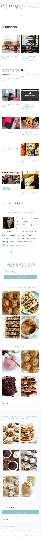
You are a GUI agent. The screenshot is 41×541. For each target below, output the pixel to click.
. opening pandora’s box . (9, 189)
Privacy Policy (8, 526)
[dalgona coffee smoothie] (28, 497)
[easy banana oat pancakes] (28, 443)
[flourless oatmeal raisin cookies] (11, 497)
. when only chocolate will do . (30, 133)
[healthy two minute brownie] (11, 470)
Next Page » (19, 203)
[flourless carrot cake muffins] (28, 470)
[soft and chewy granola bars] (11, 338)
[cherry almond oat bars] (30, 396)
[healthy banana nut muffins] (30, 372)
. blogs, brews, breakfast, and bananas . (28, 106)
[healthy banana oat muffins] (11, 443)
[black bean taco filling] (30, 314)
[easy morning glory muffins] (11, 314)
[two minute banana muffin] (30, 338)
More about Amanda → (12, 245)
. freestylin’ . (8, 133)
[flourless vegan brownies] (11, 396)
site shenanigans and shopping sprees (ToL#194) (29, 58)
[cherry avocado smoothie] (11, 372)
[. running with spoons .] (20, 10)
